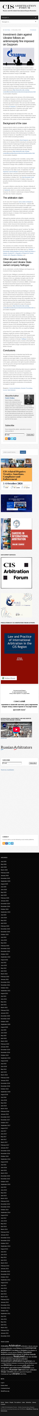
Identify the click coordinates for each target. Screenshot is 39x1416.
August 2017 (4, 1128)
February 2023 (5, 945)
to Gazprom (12, 106)
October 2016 (5, 1156)
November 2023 (5, 931)
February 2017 (5, 1145)
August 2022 (4, 960)
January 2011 (5, 1333)
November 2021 (5, 985)
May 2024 (3, 920)
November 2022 (5, 951)
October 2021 (5, 988)
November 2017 (5, 1120)
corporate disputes (12, 1352)
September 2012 (5, 1280)
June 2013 (4, 1254)
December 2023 (5, 929)
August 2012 (4, 1282)
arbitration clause (26, 1346)
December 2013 (5, 1237)
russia (26, 1367)
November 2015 (5, 1179)
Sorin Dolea (7, 29)
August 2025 (4, 884)
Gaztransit (7, 190)
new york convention (17, 1365)
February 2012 (5, 1299)
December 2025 (5, 878)
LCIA (33, 1361)
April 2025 (4, 895)
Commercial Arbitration (14, 388)
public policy (27, 1365)
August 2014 (4, 1215)
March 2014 (4, 1229)
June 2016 (4, 1167)
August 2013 (4, 1249)
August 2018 (4, 1094)
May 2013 (3, 1257)
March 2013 (4, 1263)
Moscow (8, 1365)
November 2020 (5, 1018)
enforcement (6, 1354)
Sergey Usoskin (7, 1372)
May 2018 (3, 1103)
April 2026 (4, 867)
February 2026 (5, 872)
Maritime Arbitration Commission (15, 1363)
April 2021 (4, 1004)
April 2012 (4, 1294)
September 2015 (5, 1184)
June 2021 (4, 999)
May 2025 (3, 892)
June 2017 (4, 1134)
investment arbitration (11, 1361)
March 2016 (4, 1173)
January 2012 (5, 1302)
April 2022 (4, 971)
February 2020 (5, 1044)
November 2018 (5, 1086)
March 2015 (4, 1198)
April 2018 (4, 1106)
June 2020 (4, 1033)
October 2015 (5, 1181)
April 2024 (4, 923)
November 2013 (5, 1240)
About (7, 1402)
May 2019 (3, 1069)
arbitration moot (11, 1348)
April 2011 (4, 1325)
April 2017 (4, 1139)
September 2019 (5, 1058)
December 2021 (5, 982)
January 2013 (5, 1268)
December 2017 (5, 1117)
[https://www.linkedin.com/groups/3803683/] (15, 438)
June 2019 (4, 1066)
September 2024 (5, 912)
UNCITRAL (23, 1374)
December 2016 (5, 1150)
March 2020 (4, 1041)
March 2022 (4, 974)
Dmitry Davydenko (24, 1352)
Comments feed (5, 1388)
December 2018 (5, 1083)
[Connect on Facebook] (9, 438)
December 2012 (5, 1271)
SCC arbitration (31, 1370)
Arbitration (15, 1345)
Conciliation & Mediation (19, 1350)
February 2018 (5, 1111)
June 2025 (4, 889)
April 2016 (4, 1170)
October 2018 (5, 1089)
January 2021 (5, 1013)
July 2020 (3, 1030)
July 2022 (3, 962)
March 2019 (4, 1075)
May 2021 (3, 1002)
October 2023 (5, 934)
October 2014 (5, 1209)
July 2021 (3, 996)
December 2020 (5, 1016)
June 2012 (4, 1288)
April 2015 (4, 1195)
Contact (3, 1404)
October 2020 (5, 1021)
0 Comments (33, 29)
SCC (24, 1370)
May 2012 (3, 1291)
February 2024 (5, 926)
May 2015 (3, 1193)
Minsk (27, 1363)
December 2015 (5, 1176)
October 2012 (5, 1277)
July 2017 (3, 1131)
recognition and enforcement (11, 1367)
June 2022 (4, 965)
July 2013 (3, 1252)
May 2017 (3, 1136)
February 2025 (5, 898)
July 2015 (3, 1187)
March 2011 (4, 1327)
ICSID (34, 1357)
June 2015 (4, 1190)
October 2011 (4, 1310)
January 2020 (5, 1047)
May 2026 (3, 864)
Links (23, 1402)
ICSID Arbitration (6, 1359)
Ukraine (16, 1373)
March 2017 (4, 1142)
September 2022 (5, 957)
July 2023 (3, 937)
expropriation (9, 1357)
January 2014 (5, 1235)
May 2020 (3, 1035)
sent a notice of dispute (25, 202)
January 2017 (5, 1148)
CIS (23, 1348)
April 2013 (4, 1260)
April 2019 (4, 1072)
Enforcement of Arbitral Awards (24, 1354)
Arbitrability (4, 1346)
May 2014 (3, 1223)
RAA (32, 1365)
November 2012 (5, 1274)
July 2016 (3, 1164)
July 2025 (3, 887)
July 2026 (3, 861)
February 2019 (5, 1077)
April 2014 (4, 1226)
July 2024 (3, 915)
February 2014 (5, 1232)
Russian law (15, 1369)
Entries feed (4, 1385)
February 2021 (5, 1010)
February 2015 (5, 1201)
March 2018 (4, 1108)
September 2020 (5, 1024)
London (3, 1363)
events (3, 1357)
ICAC (27, 1357)
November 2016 (5, 1153)
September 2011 (5, 1313)
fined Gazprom (24, 140)
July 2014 (3, 1218)
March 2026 (4, 870)
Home (2, 1402)
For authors (17, 1402)
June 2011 (4, 1319)
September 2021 (5, 990)
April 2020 (4, 1038)
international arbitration (20, 1359)
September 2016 (5, 1159)
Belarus (19, 1348)
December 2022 (5, 948)
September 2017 (5, 1125)
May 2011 (3, 1322)
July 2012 (3, 1285)
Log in (2, 1382)
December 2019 (5, 1049)
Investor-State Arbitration (9, 390)
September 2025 (5, 881)
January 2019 (5, 1080)
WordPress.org (5, 1391)
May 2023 (3, 943)
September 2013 (5, 1246)
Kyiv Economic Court (28, 177)
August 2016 (4, 1162)
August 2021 (4, 993)
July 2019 (3, 1063)
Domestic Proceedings (26, 388)
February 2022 (5, 976)
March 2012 (4, 1296)
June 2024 (4, 917)
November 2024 (5, 906)
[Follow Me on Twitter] (12, 438)
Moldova (31, 1363)
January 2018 (5, 1114)
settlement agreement (20, 1372)
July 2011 (3, 1316)
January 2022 (5, 979)
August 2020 (4, 1027)
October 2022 (5, 954)
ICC (30, 1357)
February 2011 (5, 1330)
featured (19, 1356)
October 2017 (5, 1122)
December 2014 (5, 1204)
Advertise (28, 1402)
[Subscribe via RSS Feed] (6, 438)
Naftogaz (24, 339)
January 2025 (5, 901)
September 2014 (5, 1212)
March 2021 (4, 1007)
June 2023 (4, 940)
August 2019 (4, 1061)
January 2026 (5, 875)
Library (34, 1402)
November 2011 (5, 1308)
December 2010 (5, 1336)
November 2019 (5, 1052)
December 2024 (5, 903)
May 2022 (3, 968)
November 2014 (5, 1207)
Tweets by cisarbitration (7, 770)
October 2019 (5, 1055)
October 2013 (5, 1243)
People (11, 1402)
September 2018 (5, 1091)
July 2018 (3, 1097)
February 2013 (5, 1266)
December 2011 (5, 1305)
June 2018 (4, 1100)
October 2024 (5, 909)
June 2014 (4, 1221)
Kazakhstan (27, 1361)
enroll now (4, 738)
